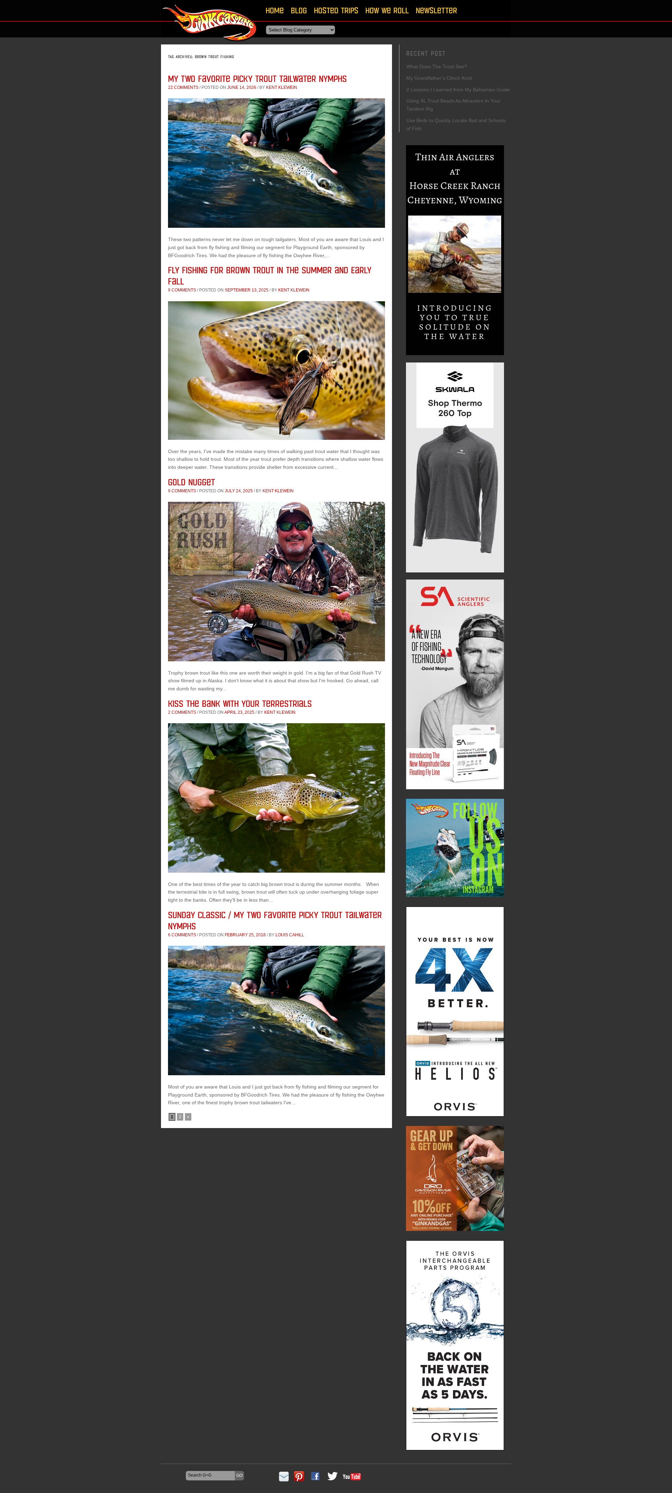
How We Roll (387, 10)
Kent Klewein (281, 87)
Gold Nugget (191, 482)
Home (275, 10)
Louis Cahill (289, 934)
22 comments (183, 87)
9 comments (182, 290)
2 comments (182, 712)
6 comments (182, 934)
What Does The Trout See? (436, 66)
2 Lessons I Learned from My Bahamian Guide (458, 89)
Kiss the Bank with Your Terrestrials (240, 703)
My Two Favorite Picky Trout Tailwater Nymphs (257, 78)
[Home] (210, 44)
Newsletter (436, 10)
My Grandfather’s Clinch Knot (439, 78)
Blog (299, 10)
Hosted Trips (336, 10)
